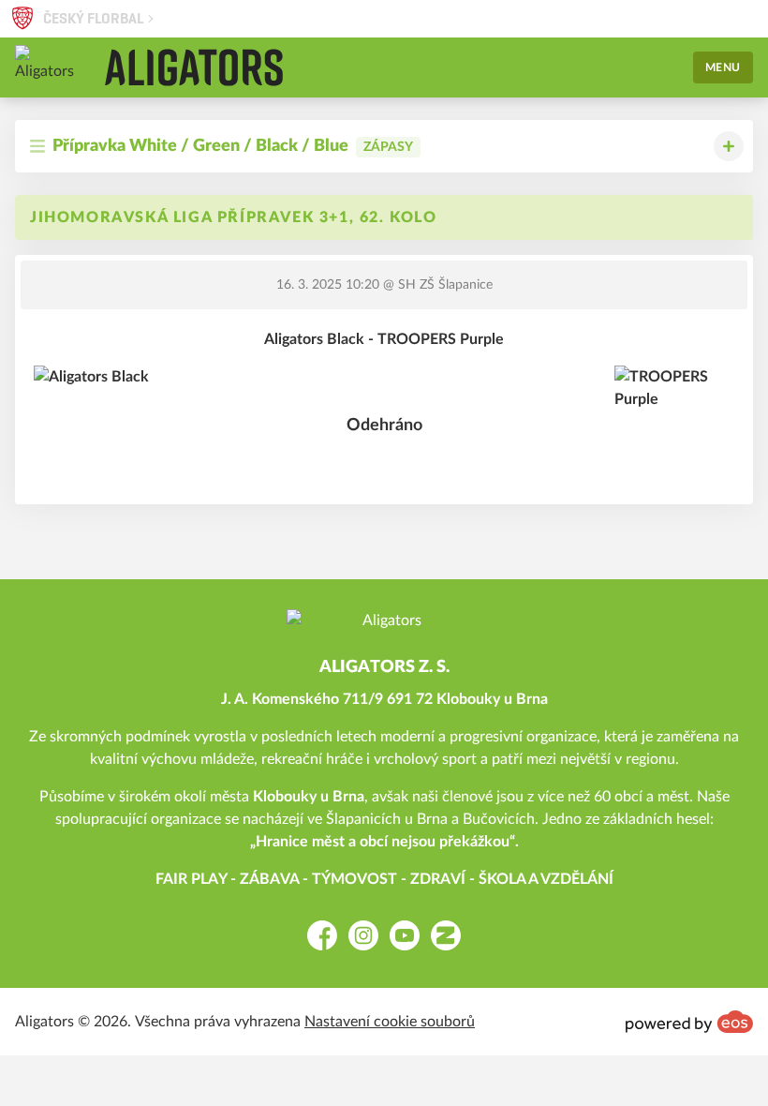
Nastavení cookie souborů (389, 1021)
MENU (723, 67)
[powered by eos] (689, 1021)
